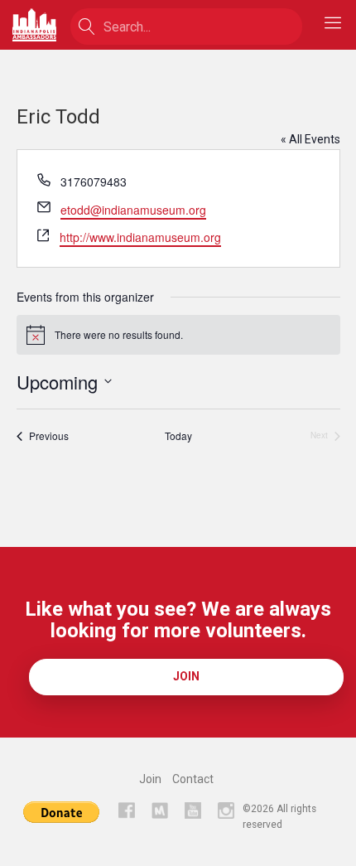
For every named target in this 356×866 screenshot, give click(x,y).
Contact (193, 779)
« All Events (310, 139)
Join (186, 676)
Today (178, 436)
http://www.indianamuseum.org (140, 237)
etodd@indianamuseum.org (133, 209)
